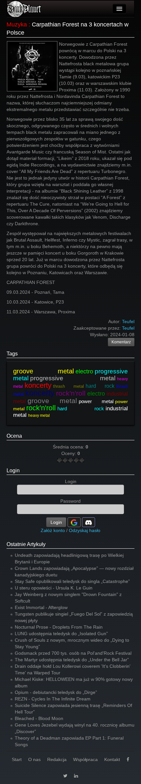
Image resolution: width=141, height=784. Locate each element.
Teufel (128, 328)
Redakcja (57, 759)
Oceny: (69, 453)
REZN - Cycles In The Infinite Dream (53, 698)
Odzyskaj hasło (84, 530)
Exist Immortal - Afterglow (41, 607)
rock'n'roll (71, 393)
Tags (12, 353)
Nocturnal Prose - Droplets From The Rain (59, 627)
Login (13, 470)
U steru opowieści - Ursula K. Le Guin (53, 587)
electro (84, 371)
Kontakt (112, 759)
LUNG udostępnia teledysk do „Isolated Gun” (61, 633)
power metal (96, 401)
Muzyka (17, 24)
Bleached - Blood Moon (39, 718)
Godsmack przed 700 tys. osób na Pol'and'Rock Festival (73, 653)
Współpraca (85, 759)
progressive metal (72, 378)
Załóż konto (53, 530)
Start (17, 759)
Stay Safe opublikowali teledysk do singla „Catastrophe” (72, 581)
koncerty (38, 385)
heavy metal (39, 415)
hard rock (100, 386)
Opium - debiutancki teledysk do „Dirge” (56, 692)
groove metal (43, 371)
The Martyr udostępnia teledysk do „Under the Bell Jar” (72, 659)
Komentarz (121, 342)
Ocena (14, 436)
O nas (34, 759)
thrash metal (68, 386)
